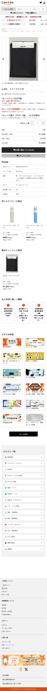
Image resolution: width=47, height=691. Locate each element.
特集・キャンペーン (8, 645)
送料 (10, 17)
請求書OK (22, 17)
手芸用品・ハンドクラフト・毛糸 (13, 31)
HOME (4, 29)
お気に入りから (17, 13)
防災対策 (32, 20)
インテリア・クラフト (15, 29)
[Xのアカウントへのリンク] (26, 669)
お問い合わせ (6, 631)
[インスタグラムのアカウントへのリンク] (20, 669)
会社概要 (6, 675)
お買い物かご (6, 648)
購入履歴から (32, 13)
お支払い (5, 591)
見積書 (4, 605)
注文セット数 (24, 123)
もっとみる (23, 434)
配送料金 (5, 588)
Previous (3, 59)
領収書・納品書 (7, 611)
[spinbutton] (37, 123)
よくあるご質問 (7, 628)
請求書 (4, 608)
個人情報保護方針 (9, 679)
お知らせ (5, 625)
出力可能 (35, 17)
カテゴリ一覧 (6, 642)
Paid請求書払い (7, 614)
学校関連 (32, 24)
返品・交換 (5, 594)
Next (43, 59)
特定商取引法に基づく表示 (12, 683)
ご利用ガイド (6, 585)
